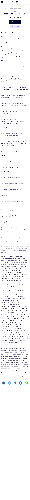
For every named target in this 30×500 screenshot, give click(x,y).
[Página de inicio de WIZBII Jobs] (15, 2)
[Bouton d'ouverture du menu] (2, 2)
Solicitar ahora (15, 22)
